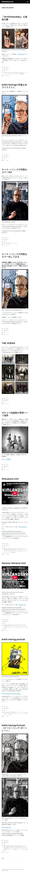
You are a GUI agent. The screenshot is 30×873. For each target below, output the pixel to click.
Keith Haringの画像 (16, 847)
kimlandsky (6, 69)
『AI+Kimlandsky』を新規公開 (14, 18)
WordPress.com (5, 870)
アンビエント (19, 550)
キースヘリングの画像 (11, 849)
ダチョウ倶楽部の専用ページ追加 (15, 414)
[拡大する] (26, 183)
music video (20, 548)
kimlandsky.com (7, 2)
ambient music (11, 548)
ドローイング (6, 714)
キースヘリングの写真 (22, 713)
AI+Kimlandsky (21, 54)
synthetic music (13, 550)
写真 (4, 71)
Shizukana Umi (10, 479)
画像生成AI (22, 74)
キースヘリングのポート (13, 713)
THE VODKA (8, 343)
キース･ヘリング (14, 243)
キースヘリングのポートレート (16, 848)
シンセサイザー (20, 551)
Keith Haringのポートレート (20, 845)
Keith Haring (8, 243)
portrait (22, 72)
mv (24, 548)
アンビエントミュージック (20, 626)
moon (16, 548)
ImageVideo (17, 625)
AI (3, 72)
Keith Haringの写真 (7, 847)
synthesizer (6, 550)
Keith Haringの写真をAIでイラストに (14, 86)
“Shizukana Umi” (22, 604)
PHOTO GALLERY (8, 72)
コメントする (6, 75)
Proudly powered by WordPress (8, 869)
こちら (8, 317)
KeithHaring (12, 712)
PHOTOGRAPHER (15, 72)
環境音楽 (13, 552)
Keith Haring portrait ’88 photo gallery (11, 693)
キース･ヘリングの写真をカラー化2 (14, 170)
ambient (5, 548)
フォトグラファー (10, 74)
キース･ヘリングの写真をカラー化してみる (14, 255)
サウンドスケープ (12, 551)
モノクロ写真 (25, 849)
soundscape (23, 625)
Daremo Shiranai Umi (14, 563)
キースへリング (19, 712)
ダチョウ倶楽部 (6, 459)
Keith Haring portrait (13, 639)
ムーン (8, 552)
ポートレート (16, 74)
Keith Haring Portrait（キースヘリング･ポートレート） (14, 728)
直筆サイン (11, 714)
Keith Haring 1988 (6, 827)
